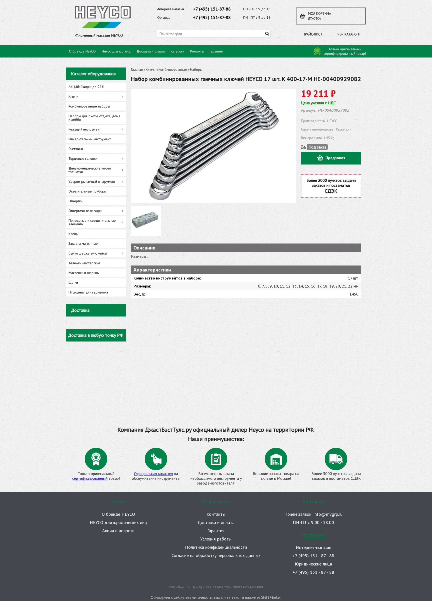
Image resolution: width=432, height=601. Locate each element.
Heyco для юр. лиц (116, 51)
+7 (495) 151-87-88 (212, 9)
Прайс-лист (312, 34)
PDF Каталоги (349, 34)
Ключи (151, 69)
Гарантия (216, 51)
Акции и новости (118, 531)
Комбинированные (172, 69)
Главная (137, 69)
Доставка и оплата (150, 51)
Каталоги (177, 51)
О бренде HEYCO (82, 51)
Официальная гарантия (153, 473)
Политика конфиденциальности (216, 547)
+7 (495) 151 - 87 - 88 (313, 555)
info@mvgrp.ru (328, 514)
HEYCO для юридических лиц (118, 522)
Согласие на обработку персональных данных (216, 555)
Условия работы (216, 539)
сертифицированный (90, 478)
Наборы (196, 69)
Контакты (197, 51)
